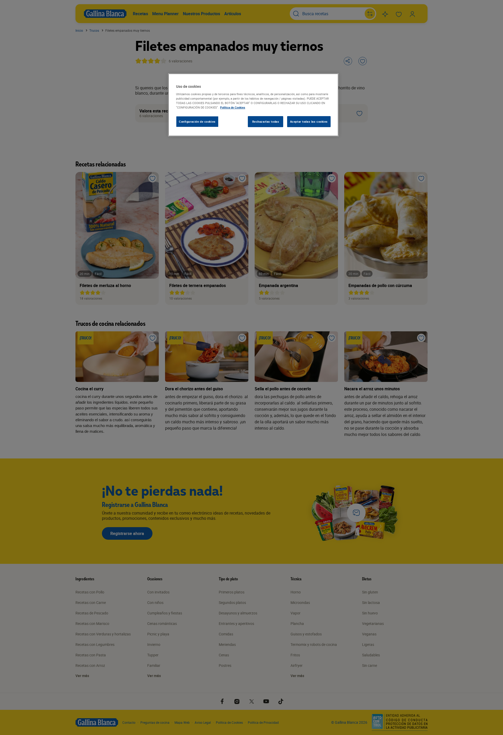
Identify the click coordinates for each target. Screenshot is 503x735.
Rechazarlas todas (265, 121)
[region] (253, 104)
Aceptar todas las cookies (309, 121)
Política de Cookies (232, 107)
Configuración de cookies (197, 121)
